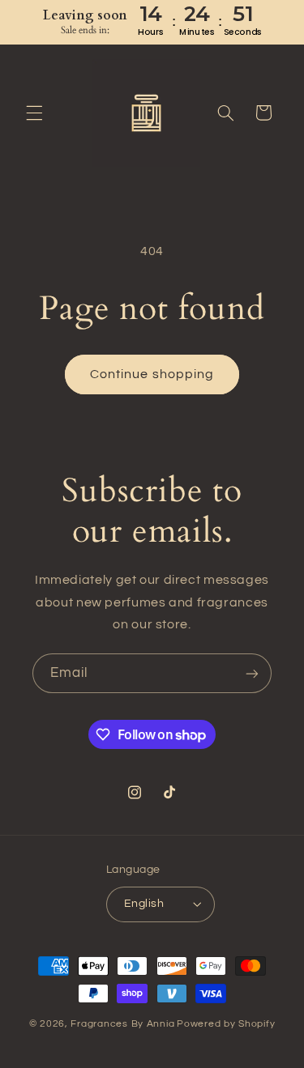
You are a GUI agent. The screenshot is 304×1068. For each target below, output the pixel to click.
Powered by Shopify (226, 1023)
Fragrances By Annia (122, 1023)
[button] (34, 112)
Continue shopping (152, 374)
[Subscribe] (252, 673)
